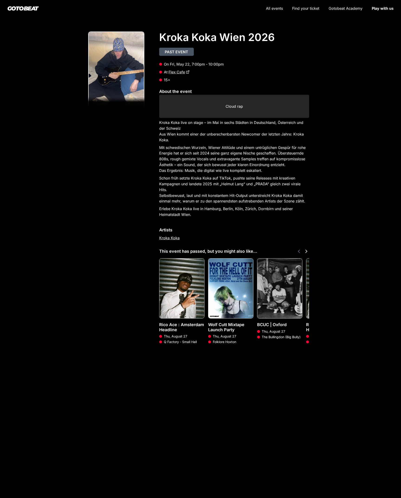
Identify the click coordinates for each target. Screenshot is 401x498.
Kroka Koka (169, 238)
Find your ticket (305, 8)
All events (274, 8)
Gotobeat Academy (345, 8)
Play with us (383, 8)
